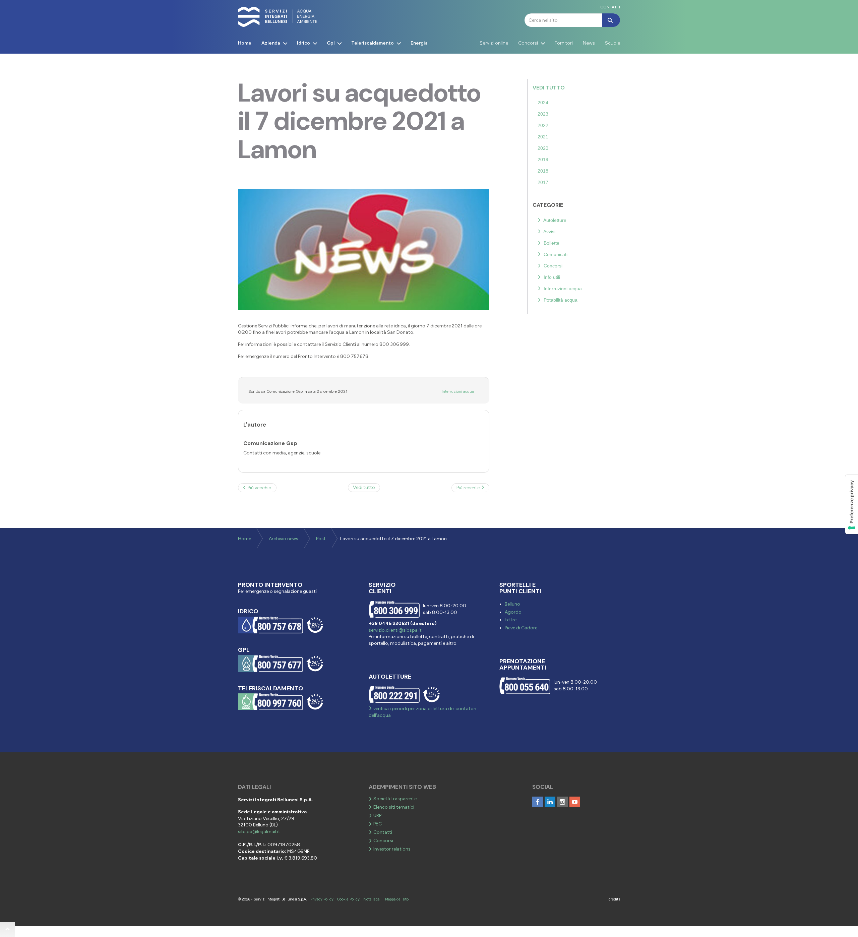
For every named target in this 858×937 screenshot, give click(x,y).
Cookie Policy (348, 899)
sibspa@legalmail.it (259, 831)
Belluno (512, 604)
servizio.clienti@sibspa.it (395, 630)
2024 (543, 102)
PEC (377, 824)
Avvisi (548, 231)
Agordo (513, 612)
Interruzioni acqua (458, 391)
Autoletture (554, 220)
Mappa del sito (397, 899)
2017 (543, 182)
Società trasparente (395, 799)
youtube (574, 802)
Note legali (372, 899)
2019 (543, 159)
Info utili (551, 277)
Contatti (382, 832)
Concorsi (552, 265)
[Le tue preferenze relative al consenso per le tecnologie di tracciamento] (851, 504)
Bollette (550, 243)
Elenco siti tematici (393, 807)
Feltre (510, 620)
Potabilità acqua (559, 300)
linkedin (550, 802)
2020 (543, 148)
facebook (537, 802)
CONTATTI (610, 7)
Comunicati (554, 254)
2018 (543, 171)
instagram (562, 802)
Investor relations (392, 849)
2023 (543, 114)
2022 (543, 125)
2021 (543, 136)
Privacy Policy (321, 899)
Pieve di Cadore (521, 628)
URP (377, 815)
